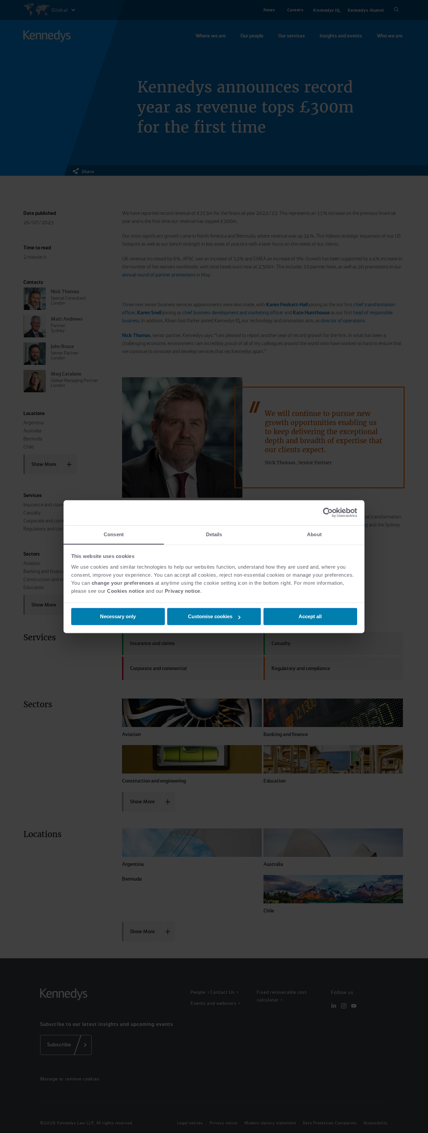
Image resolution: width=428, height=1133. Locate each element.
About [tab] (314, 534)
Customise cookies (210, 616)
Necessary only (118, 616)
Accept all (310, 616)
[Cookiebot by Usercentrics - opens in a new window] (328, 512)
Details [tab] (214, 534)
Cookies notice (125, 591)
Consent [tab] (114, 534)
